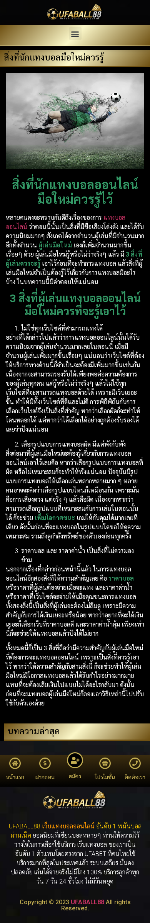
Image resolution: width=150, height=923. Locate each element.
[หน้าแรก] (15, 763)
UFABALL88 (87, 902)
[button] (75, 33)
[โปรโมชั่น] (105, 763)
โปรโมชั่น (105, 777)
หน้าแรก (15, 777)
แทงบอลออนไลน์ (73, 826)
